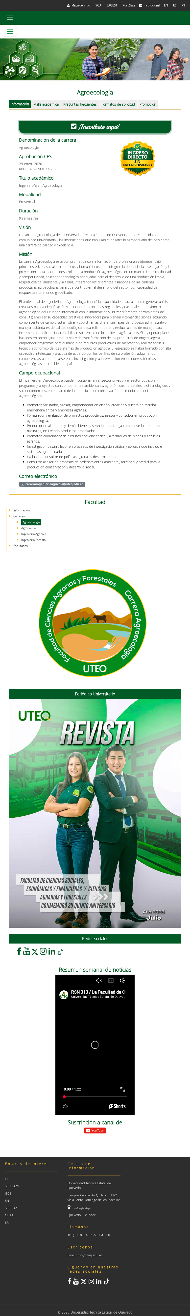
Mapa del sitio (80, 5)
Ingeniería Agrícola (33, 534)
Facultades (20, 546)
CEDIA (9, 1215)
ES (175, 5)
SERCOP (11, 1208)
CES (7, 1179)
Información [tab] (20, 104)
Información (21, 510)
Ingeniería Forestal (33, 540)
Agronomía (28, 528)
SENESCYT (12, 1186)
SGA (98, 5)
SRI (7, 1222)
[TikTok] (60, 952)
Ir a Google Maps (81, 1208)
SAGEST (112, 5)
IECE (8, 1193)
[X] (35, 952)
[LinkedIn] (51, 952)
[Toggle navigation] (10, 18)
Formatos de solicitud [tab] (118, 104)
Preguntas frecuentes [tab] (80, 104)
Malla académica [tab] (46, 104)
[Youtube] (26, 952)
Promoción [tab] (148, 104)
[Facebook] (19, 952)
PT (183, 5)
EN (166, 5)
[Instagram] (43, 952)
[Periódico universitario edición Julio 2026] (95, 813)
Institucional (152, 5)
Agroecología (31, 522)
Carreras (19, 516)
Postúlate (129, 5)
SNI (7, 1200)
